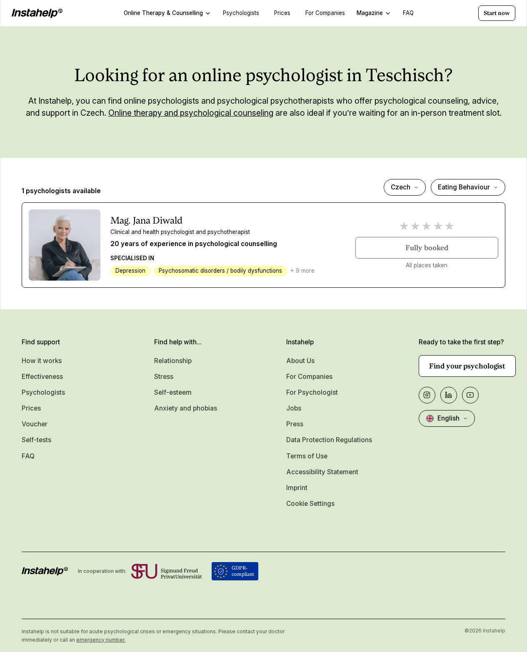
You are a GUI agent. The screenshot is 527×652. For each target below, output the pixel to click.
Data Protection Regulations (329, 440)
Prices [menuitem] (282, 13)
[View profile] (64, 245)
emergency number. (100, 640)
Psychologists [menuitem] (241, 13)
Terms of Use (306, 456)
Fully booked (426, 248)
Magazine (370, 13)
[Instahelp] (37, 13)
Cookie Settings (310, 504)
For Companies (309, 377)
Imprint (296, 488)
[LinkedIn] (448, 395)
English (448, 418)
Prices (31, 408)
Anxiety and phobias (185, 408)
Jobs (293, 408)
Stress (163, 377)
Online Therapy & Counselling (163, 13)
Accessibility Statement (322, 472)
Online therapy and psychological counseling (190, 113)
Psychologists (43, 392)
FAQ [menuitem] (408, 13)
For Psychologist (312, 392)
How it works (42, 361)
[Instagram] (427, 395)
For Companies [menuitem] (325, 13)
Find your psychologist (467, 366)
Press (294, 424)
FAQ (28, 456)
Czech (400, 187)
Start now (497, 13)
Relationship (173, 361)
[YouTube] (470, 395)
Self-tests (36, 440)
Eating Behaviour (464, 187)
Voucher (34, 424)
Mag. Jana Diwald (146, 220)
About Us (300, 361)
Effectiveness (42, 377)
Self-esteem (173, 392)
